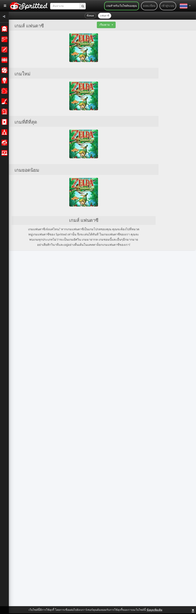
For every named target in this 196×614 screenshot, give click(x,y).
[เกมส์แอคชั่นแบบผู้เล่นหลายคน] (3, 153)
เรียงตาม (104, 25)
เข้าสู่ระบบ (168, 6)
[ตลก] (3, 142)
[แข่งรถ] (3, 60)
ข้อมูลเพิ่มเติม (154, 610)
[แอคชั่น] (3, 39)
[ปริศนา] (3, 91)
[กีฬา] (3, 70)
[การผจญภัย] (3, 49)
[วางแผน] (3, 80)
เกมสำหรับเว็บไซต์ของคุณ (121, 6)
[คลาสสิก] (3, 28)
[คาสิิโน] (3, 122)
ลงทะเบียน (149, 6)
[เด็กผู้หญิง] (3, 101)
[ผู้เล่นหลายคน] (3, 132)
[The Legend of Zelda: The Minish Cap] (83, 47)
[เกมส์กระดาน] (3, 111)
